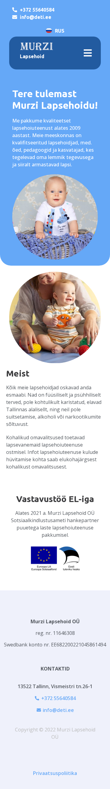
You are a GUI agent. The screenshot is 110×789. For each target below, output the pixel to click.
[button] (87, 53)
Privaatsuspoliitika (55, 773)
